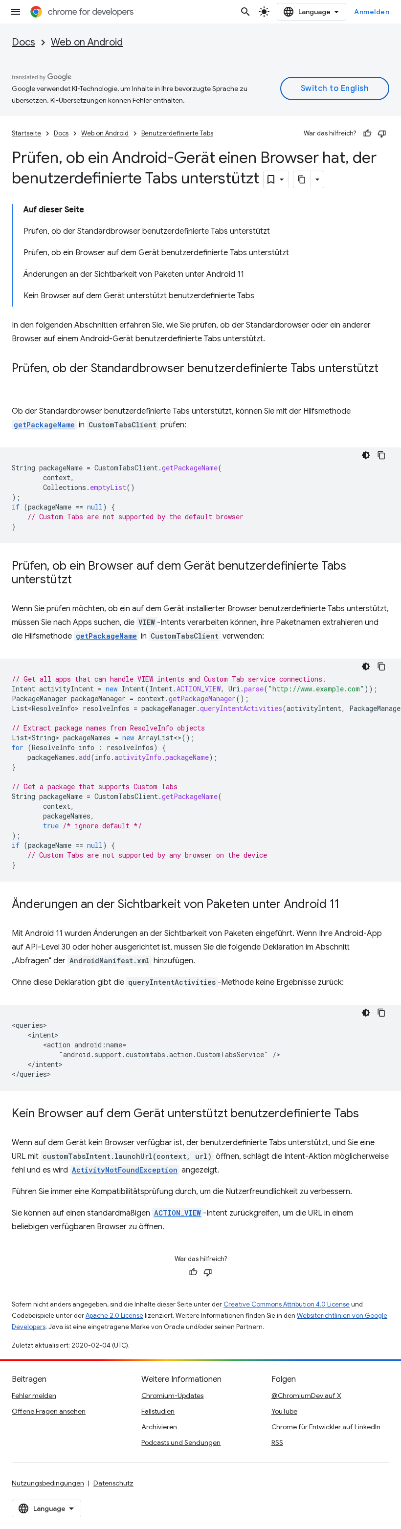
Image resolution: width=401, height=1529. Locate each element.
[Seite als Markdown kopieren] (302, 179)
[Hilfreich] (367, 133)
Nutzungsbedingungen (48, 1483)
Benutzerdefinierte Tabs (177, 133)
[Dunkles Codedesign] (366, 455)
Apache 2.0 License (114, 1315)
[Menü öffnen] (15, 11)
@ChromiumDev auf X (306, 1395)
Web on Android (87, 42)
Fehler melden (34, 1395)
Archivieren (159, 1426)
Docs (23, 42)
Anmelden (371, 11)
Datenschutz (113, 1483)
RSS (277, 1442)
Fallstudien (158, 1411)
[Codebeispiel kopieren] (381, 455)
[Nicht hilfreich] (382, 133)
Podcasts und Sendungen (181, 1442)
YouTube (284, 1411)
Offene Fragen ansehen (49, 1411)
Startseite (26, 133)
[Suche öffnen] (245, 12)
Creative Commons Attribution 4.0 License (286, 1304)
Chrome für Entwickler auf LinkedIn (325, 1426)
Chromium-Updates (172, 1395)
